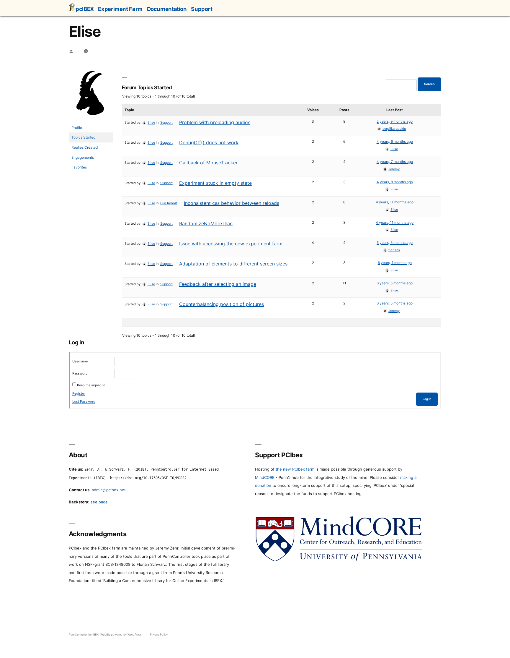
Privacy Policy (159, 634)
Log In (427, 399)
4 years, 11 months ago (394, 202)
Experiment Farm (120, 9)
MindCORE (264, 477)
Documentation (167, 9)
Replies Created (84, 147)
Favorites (79, 167)
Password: (80, 373)
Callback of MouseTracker (208, 163)
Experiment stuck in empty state (215, 183)
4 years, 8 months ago (395, 182)
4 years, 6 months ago (395, 141)
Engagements (82, 157)
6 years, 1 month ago (395, 262)
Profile (76, 127)
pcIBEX (85, 9)
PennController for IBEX (84, 634)
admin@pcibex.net (109, 489)
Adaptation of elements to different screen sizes (233, 264)
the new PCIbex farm (295, 469)
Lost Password (83, 401)
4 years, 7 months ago (395, 161)
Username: (80, 361)
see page (99, 502)
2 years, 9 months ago (395, 121)
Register (78, 393)
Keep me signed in (91, 385)
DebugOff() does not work (208, 142)
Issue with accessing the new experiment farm (230, 244)
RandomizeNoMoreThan (206, 223)
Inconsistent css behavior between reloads (231, 203)
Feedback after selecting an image (217, 284)
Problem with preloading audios (214, 122)
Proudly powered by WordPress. (121, 634)
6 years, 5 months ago (395, 283)
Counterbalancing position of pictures (221, 304)
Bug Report (168, 203)
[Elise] (91, 120)
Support (201, 9)
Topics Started (83, 137)
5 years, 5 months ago (395, 242)
